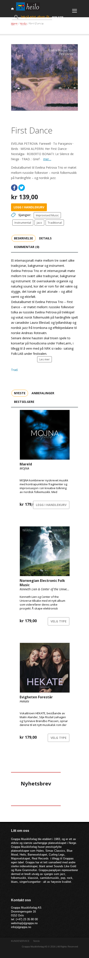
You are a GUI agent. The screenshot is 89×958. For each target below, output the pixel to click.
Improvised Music (47, 215)
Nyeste (19, 393)
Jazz (39, 223)
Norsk (36, 941)
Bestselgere (24, 402)
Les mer (44, 359)
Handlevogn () (27, 24)
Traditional (55, 223)
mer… (47, 159)
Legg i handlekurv (29, 207)
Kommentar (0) (26, 247)
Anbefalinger (43, 393)
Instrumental (22, 223)
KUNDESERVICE (20, 941)
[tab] (23, 238)
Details (45, 238)
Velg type (59, 621)
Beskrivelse (23, 238)
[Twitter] (21, 187)
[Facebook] (14, 187)
